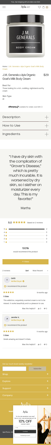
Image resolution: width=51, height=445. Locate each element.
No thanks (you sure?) (14, 435)
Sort (27, 271)
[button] (25, 229)
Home (4, 66)
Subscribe (37, 369)
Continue (14, 431)
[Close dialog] (49, 407)
